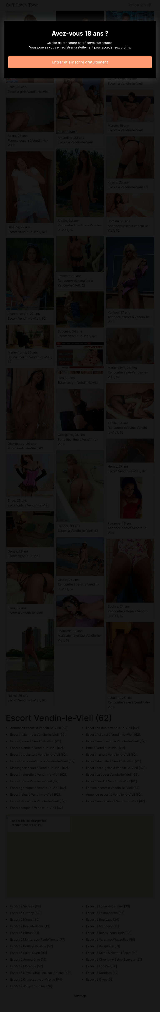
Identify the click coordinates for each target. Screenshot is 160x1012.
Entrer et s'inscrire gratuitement (80, 62)
